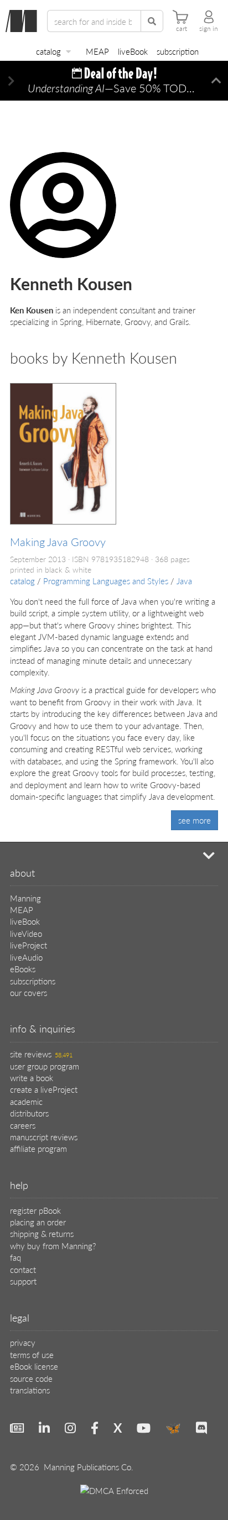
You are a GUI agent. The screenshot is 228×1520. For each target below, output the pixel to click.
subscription (178, 51)
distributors (29, 1113)
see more (194, 820)
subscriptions (32, 981)
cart (181, 28)
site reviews (41, 1054)
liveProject (28, 945)
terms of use (32, 1354)
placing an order (38, 1222)
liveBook (133, 51)
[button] (11, 81)
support (23, 1281)
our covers (28, 992)
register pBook (35, 1210)
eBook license (34, 1366)
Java (184, 580)
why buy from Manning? (53, 1245)
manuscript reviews (43, 1136)
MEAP (97, 51)
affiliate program (38, 1148)
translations (30, 1390)
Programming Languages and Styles (105, 580)
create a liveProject (43, 1089)
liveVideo (26, 933)
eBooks (22, 968)
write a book (31, 1077)
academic (26, 1101)
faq (15, 1257)
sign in (208, 28)
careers (22, 1125)
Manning (25, 898)
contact (23, 1269)
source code (31, 1378)
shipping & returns (42, 1233)
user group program (44, 1066)
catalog (48, 51)
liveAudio (26, 957)
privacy (22, 1342)
